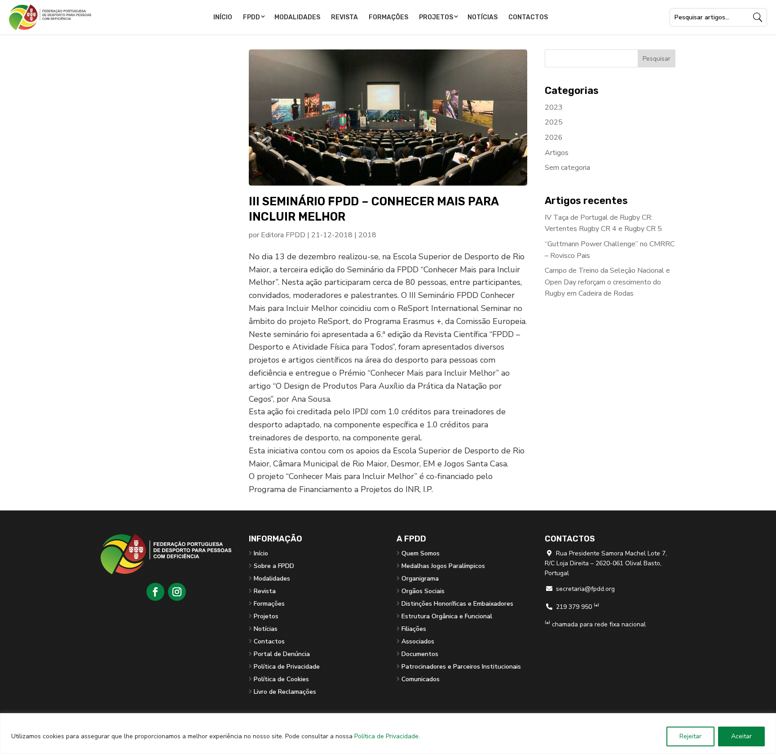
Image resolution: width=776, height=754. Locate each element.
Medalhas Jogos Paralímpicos (443, 566)
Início (222, 17)
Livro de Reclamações (285, 691)
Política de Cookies (281, 679)
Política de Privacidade (386, 736)
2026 (554, 137)
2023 (554, 107)
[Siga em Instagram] (177, 592)
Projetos (436, 17)
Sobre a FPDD (274, 566)
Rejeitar (690, 736)
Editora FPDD (283, 235)
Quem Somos (420, 553)
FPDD (251, 17)
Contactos (528, 17)
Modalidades (297, 17)
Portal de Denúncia (282, 654)
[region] (388, 733)
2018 (367, 235)
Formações (388, 17)
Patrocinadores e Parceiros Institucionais (461, 666)
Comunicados (420, 679)
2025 (554, 122)
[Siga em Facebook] (155, 592)
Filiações (413, 629)
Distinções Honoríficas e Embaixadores (457, 603)
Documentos (419, 654)
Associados (417, 641)
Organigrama (420, 578)
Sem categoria (567, 168)
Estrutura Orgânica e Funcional (446, 616)
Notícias (482, 17)
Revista (344, 17)
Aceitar (741, 736)
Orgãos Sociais (423, 591)
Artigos (557, 153)
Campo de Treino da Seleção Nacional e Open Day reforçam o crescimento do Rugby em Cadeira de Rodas (607, 282)
